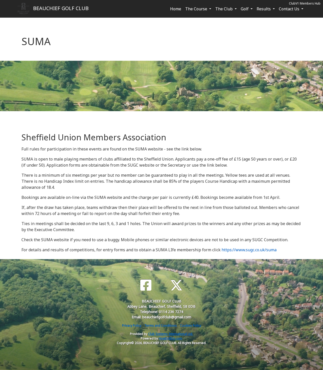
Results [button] (264, 9)
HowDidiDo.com (170, 338)
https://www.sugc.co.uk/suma (249, 250)
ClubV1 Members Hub (304, 3)
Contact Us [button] (289, 9)
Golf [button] (245, 9)
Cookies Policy (190, 325)
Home (175, 9)
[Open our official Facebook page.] (145, 285)
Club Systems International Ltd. (170, 334)
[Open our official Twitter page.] (176, 285)
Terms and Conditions (161, 325)
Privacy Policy (131, 325)
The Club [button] (224, 9)
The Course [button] (196, 9)
